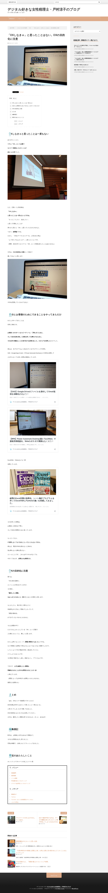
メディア (19, 124)
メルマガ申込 (14, 802)
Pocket (21, 92)
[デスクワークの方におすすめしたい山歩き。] (11, 820)
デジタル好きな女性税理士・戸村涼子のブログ (44, 9)
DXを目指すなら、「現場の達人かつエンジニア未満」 (32, 861)
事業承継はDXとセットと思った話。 (27, 841)
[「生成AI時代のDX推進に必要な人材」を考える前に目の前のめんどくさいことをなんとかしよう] (11, 852)
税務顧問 (13, 773)
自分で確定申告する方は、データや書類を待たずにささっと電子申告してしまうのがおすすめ (48, 820)
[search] (99, 2)
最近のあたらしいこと (17, 117)
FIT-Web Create (59, 888)
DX (17, 43)
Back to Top (54, 875)
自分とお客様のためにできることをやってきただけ (24, 105)
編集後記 (13, 114)
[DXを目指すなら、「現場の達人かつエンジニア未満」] (11, 864)
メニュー (19, 121)
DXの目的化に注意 (16, 108)
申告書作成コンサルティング (19, 781)
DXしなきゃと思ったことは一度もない (21, 103)
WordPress (75, 888)
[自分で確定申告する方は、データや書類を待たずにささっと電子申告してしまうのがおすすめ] (63, 820)
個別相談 (13, 775)
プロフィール (21, 18)
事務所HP (12, 18)
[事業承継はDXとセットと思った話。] (11, 843)
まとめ (13, 111)
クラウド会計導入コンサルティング (20, 783)
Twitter (13, 797)
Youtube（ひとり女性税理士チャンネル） (22, 799)
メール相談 (14, 778)
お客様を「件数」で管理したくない (49, 2)
